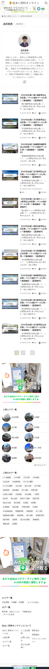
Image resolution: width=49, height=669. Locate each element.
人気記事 (6, 637)
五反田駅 (15, 417)
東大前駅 (17, 503)
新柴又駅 (36, 498)
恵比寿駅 (15, 438)
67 (32, 353)
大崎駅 (36, 417)
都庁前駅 (6, 520)
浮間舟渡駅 (26, 507)
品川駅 (14, 427)
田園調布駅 (19, 511)
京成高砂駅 (16, 482)
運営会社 (35, 630)
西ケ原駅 (30, 515)
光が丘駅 (19, 486)
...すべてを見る (32, 602)
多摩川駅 (34, 490)
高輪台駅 (6, 524)
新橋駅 (14, 458)
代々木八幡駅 (28, 482)
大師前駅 (19, 494)
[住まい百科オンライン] (24, 3)
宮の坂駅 (28, 494)
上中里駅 (17, 477)
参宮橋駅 (15, 490)
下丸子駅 (26, 477)
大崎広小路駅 (7, 494)
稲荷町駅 (30, 511)
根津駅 (33, 503)
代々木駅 (37, 448)
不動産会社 (26, 612)
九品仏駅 (6, 482)
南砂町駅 (6, 490)
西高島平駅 (40, 515)
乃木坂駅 (36, 477)
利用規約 (35, 635)
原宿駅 (14, 448)
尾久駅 (5, 498)
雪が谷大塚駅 (25, 520)
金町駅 (14, 520)
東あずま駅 (7, 503)
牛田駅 (35, 507)
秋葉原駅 (37, 458)
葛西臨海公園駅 (8, 515)
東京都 (4, 612)
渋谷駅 (36, 438)
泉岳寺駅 (15, 507)
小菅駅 (36, 494)
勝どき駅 (28, 486)
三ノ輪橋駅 (7, 477)
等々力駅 (39, 511)
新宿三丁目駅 (25, 498)
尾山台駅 (14, 498)
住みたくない (14, 612)
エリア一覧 (6, 642)
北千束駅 (37, 486)
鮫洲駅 (14, 524)
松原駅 (25, 503)
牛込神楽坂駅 (7, 511)
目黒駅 (36, 427)
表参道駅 (20, 515)
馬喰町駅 (36, 520)
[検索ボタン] (46, 3)
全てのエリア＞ (40, 465)
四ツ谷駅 (25, 490)
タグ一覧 (6, 646)
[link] (24, 82)
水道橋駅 (6, 507)
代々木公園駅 (7, 486)
